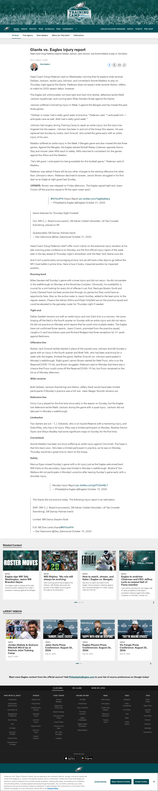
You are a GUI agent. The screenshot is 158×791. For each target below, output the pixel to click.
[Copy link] (124, 65)
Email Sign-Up (12, 710)
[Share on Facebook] (109, 66)
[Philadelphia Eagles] (79, 769)
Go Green (12, 728)
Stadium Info (36, 699)
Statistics (148, 724)
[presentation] (154, 603)
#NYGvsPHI (57, 198)
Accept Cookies (141, 782)
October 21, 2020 (95, 202)
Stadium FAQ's (36, 726)
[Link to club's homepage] (7, 29)
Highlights (127, 699)
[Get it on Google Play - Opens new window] (87, 759)
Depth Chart (148, 705)
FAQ (12, 724)
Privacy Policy (12, 738)
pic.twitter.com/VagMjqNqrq (94, 198)
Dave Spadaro (45, 64)
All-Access (126, 710)
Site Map (82, 699)
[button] (75, 602)
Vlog (126, 714)
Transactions (147, 732)
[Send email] (119, 66)
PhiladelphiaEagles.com (81, 677)
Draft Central (105, 699)
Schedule (59, 738)
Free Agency (106, 703)
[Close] (154, 781)
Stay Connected (82, 707)
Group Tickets (58, 722)
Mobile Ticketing (58, 712)
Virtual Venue (35, 703)
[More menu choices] (76, 29)
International (82, 703)
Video (127, 695)
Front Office (148, 716)
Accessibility (12, 699)
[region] (79, 782)
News (105, 695)
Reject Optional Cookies (121, 782)
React (127, 718)
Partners (147, 720)
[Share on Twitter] (114, 66)
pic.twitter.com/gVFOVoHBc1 (92, 485)
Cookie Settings (100, 782)
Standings (147, 728)
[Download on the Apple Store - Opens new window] (70, 758)
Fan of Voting (12, 720)
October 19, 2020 (97, 489)
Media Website (82, 730)
